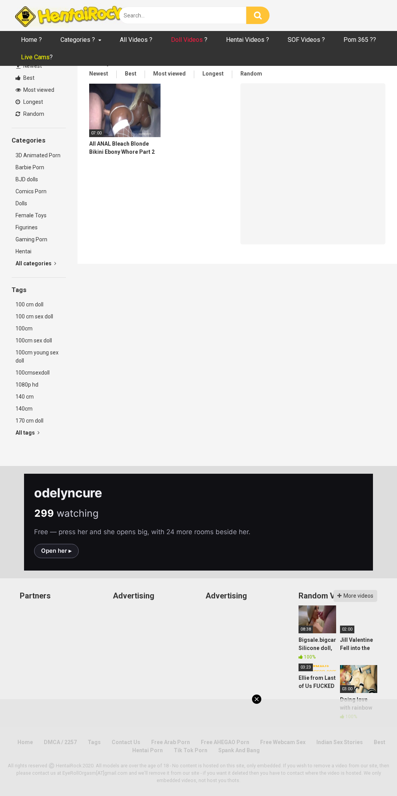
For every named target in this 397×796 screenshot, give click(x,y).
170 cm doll (29, 421)
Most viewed (38, 90)
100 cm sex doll (34, 316)
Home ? (31, 39)
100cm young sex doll (37, 356)
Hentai (23, 251)
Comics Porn (31, 191)
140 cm (25, 397)
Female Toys (31, 215)
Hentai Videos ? (247, 39)
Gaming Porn (31, 239)
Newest (32, 66)
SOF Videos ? (306, 39)
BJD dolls (27, 179)
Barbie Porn (30, 167)
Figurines (27, 227)
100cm (24, 328)
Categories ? (77, 39)
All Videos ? (136, 39)
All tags (26, 433)
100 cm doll (29, 304)
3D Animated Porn (38, 155)
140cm (24, 409)
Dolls (21, 203)
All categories (34, 263)
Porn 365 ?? (359, 39)
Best (28, 78)
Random (33, 114)
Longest (32, 102)
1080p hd (27, 385)
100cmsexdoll (33, 373)
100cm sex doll (34, 340)
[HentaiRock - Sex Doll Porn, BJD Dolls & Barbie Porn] (70, 15)
